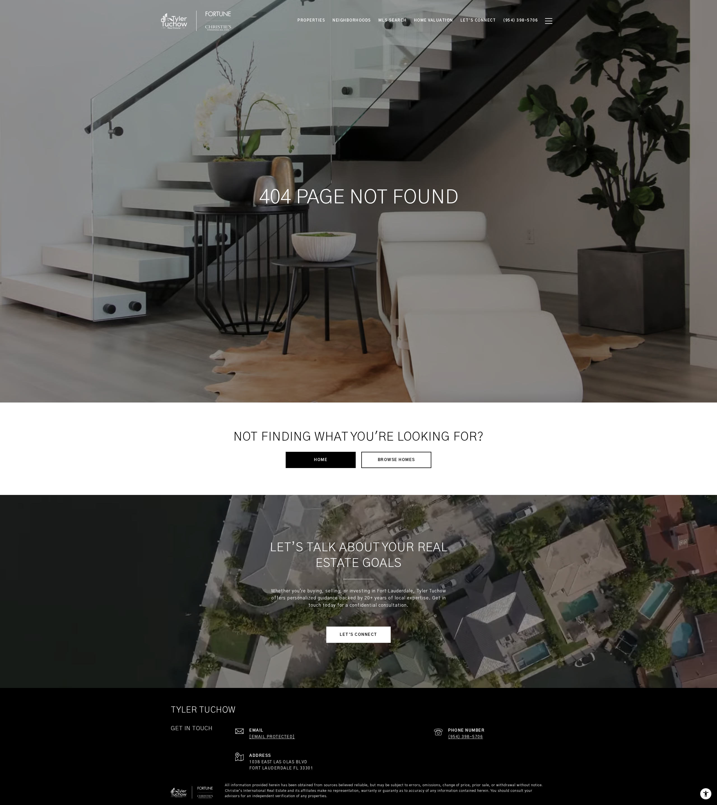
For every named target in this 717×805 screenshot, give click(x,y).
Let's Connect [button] (358, 635)
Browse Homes (396, 460)
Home (320, 460)
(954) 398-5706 (465, 737)
